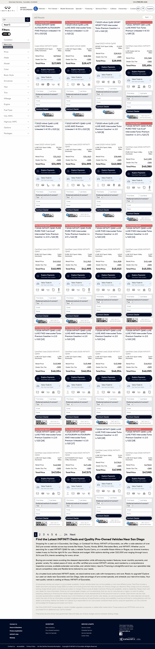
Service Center (86, 627)
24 (65, 534)
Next (72, 534)
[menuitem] (16, 44)
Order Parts (85, 636)
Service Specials (86, 633)
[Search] (27, 19)
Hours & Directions (16, 627)
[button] (40, 9)
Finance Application (16, 631)
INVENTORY (50, 624)
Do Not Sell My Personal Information (49, 646)
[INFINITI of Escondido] (17, 8)
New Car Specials (51, 633)
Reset (6, 25)
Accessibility (20, 646)
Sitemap (12, 638)
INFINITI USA (14, 634)
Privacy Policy (31, 646)
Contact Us (13, 624)
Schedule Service (87, 630)
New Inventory (50, 627)
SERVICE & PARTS (88, 624)
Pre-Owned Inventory (52, 630)
